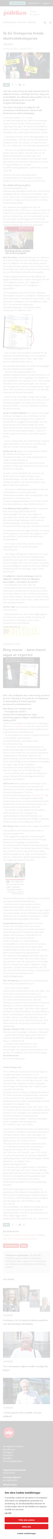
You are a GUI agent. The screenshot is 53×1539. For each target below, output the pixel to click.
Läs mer (8, 1513)
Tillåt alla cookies (26, 1520)
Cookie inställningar (26, 1533)
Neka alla (26, 1526)
